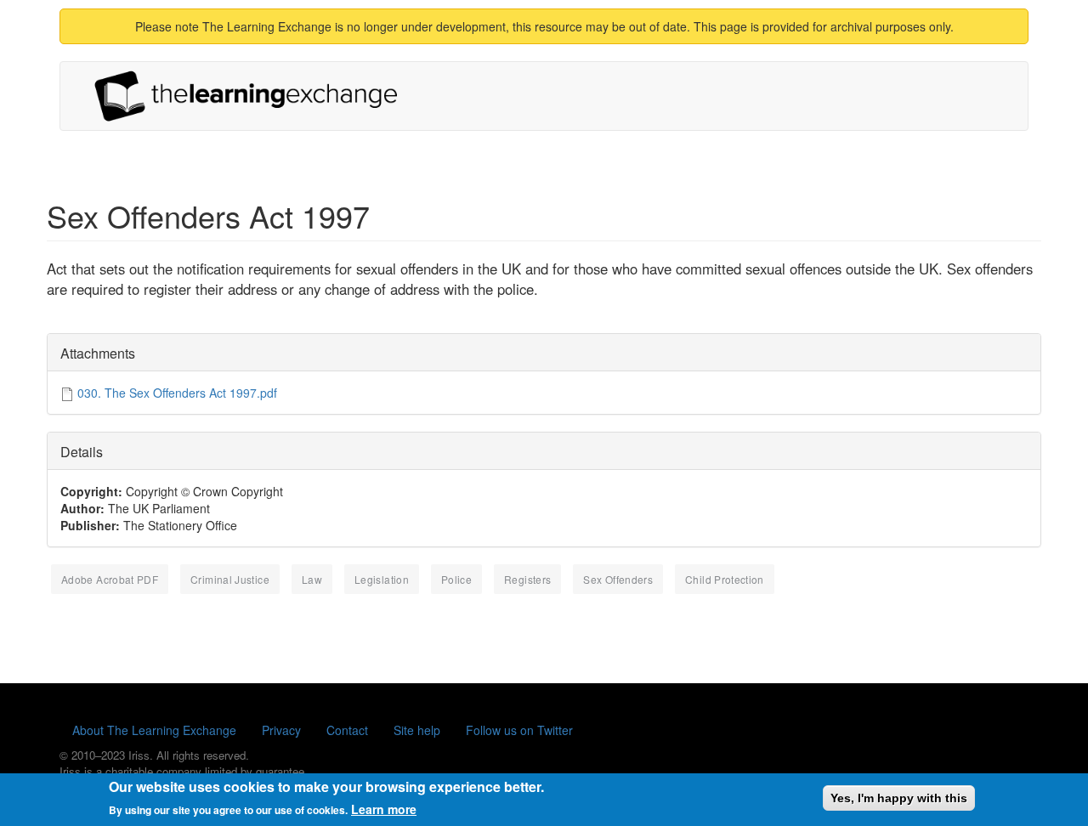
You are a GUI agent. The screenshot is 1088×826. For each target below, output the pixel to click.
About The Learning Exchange (154, 729)
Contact (347, 729)
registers (527, 579)
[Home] (252, 96)
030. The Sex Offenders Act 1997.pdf (177, 392)
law (312, 579)
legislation (381, 579)
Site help (417, 729)
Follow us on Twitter (519, 729)
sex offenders (618, 579)
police (456, 579)
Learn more (383, 809)
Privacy (281, 729)
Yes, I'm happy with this (898, 798)
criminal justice (229, 579)
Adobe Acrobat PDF (109, 579)
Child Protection (724, 579)
